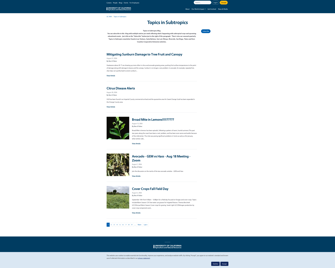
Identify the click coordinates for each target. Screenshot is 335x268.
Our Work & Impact (198, 9)
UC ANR (109, 16)
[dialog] (167, 260)
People (115, 3)
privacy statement (144, 258)
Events (126, 3)
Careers (109, 3)
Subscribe (206, 31)
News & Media (223, 9)
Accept (224, 264)
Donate (223, 2)
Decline (215, 264)
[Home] (119, 9)
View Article (111, 76)
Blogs (120, 3)
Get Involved (212, 9)
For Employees (134, 3)
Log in (215, 2)
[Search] (210, 2)
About (187, 9)
